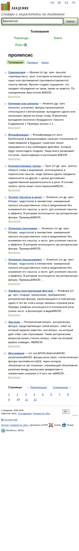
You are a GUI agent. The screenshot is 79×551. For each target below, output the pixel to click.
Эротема (14, 321)
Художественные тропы (24, 165)
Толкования (39, 31)
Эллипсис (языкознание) (25, 259)
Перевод (32, 62)
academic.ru (15, 6)
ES (66, 3)
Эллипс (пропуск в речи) (25, 197)
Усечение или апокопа (23, 103)
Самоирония (16, 72)
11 (26, 399)
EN (52, 3)
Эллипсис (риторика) (22, 228)
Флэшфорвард (18, 134)
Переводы (21, 38)
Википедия (14, 96)
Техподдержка (25, 413)
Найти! (70, 21)
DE (59, 3)
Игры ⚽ (21, 44)
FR (73, 3)
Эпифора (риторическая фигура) (30, 290)
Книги (58, 38)
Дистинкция (16, 353)
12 (35, 399)
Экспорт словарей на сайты (14, 425)
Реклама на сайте (41, 413)
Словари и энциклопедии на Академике (33, 14)
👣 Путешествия (9, 419)
